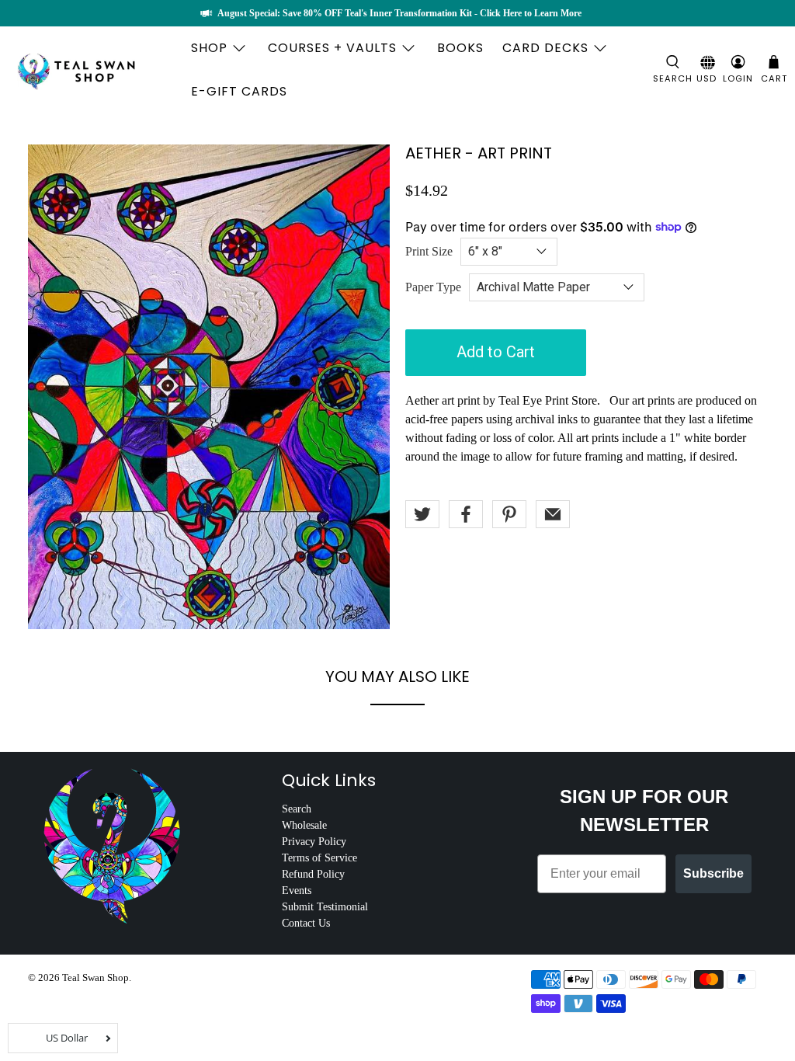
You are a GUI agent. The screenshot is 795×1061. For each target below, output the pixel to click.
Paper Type (433, 287)
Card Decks (545, 48)
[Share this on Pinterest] (509, 514)
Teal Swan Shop (95, 977)
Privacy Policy (314, 841)
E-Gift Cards (239, 91)
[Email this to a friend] (553, 514)
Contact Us (306, 923)
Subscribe (713, 873)
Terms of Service (319, 858)
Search (296, 809)
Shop (209, 48)
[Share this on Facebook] (466, 514)
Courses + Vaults (332, 48)
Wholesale (304, 825)
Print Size (429, 251)
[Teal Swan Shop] (94, 70)
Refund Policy (313, 874)
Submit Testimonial (325, 907)
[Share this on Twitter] (422, 514)
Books (460, 48)
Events (296, 890)
